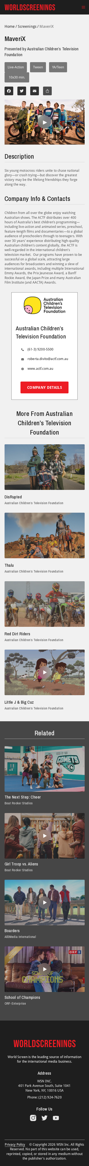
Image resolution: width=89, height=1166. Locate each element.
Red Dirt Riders (17, 634)
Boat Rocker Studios (19, 803)
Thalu (9, 565)
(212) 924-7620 (49, 1097)
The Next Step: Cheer (23, 797)
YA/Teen (58, 67)
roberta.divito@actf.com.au (48, 359)
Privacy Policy (15, 1145)
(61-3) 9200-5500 (41, 349)
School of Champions (22, 997)
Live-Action (16, 67)
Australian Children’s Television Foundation (34, 503)
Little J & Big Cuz (19, 702)
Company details (44, 387)
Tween (38, 67)
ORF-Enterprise (15, 1003)
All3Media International (20, 936)
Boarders (12, 930)
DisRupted (13, 497)
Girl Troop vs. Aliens (21, 864)
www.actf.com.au (40, 369)
